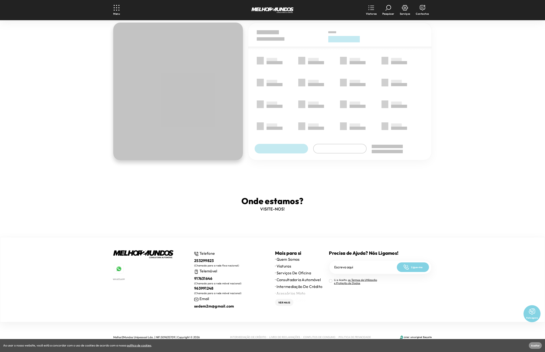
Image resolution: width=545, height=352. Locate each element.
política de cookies (139, 345)
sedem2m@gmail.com (214, 306)
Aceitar (535, 345)
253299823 (204, 260)
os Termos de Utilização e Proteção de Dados (355, 281)
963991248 (204, 288)
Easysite (427, 337)
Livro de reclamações (284, 337)
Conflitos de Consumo (319, 337)
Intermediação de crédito (248, 337)
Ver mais (284, 302)
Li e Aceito (355, 281)
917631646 (203, 278)
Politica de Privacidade (354, 337)
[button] (371, 10)
